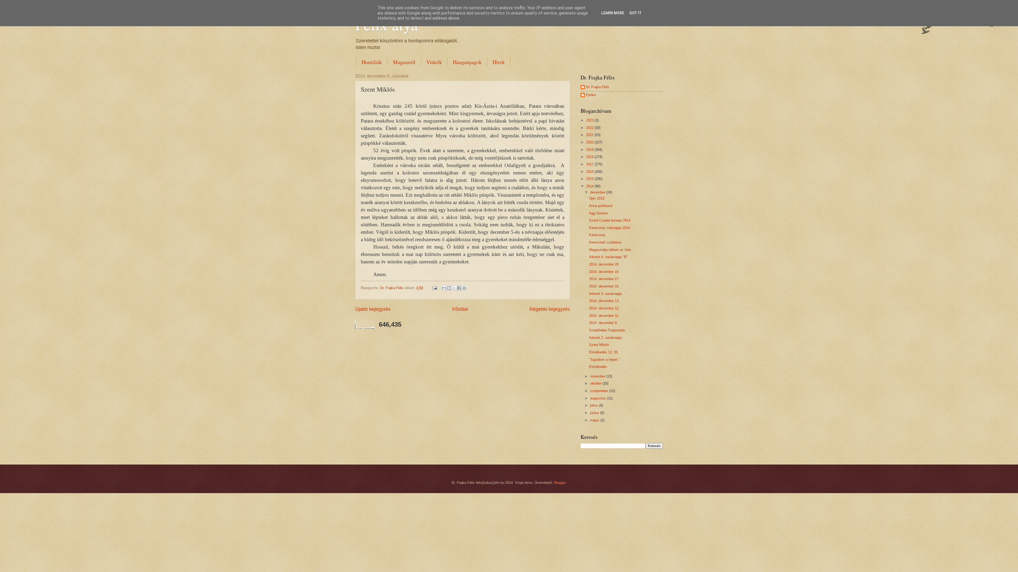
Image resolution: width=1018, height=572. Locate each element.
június (595, 413)
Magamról (404, 62)
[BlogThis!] (449, 288)
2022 (590, 128)
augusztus (598, 398)
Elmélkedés (598, 367)
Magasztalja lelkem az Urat (610, 250)
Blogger (559, 483)
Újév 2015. (597, 198)
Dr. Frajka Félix (597, 87)
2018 (590, 157)
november (598, 376)
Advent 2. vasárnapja (605, 338)
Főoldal (460, 309)
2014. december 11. (604, 316)
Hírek (499, 62)
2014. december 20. (604, 264)
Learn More (612, 13)
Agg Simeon (598, 213)
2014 (590, 186)
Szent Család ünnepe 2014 (609, 220)
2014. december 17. (604, 279)
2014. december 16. (604, 286)
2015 (590, 179)
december (598, 192)
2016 (590, 172)
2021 (590, 135)
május (595, 420)
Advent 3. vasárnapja (605, 294)
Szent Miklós (599, 345)
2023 (590, 120)
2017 (590, 164)
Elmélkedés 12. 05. (604, 352)
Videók (434, 62)
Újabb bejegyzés (372, 309)
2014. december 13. (604, 301)
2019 (590, 150)
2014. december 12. (604, 308)
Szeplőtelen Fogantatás (607, 330)
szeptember (599, 391)
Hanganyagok (467, 62)
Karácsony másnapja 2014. (610, 228)
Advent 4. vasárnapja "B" (608, 257)
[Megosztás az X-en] (454, 288)
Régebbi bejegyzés (549, 309)
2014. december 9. (603, 323)
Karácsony (597, 235)
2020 (590, 142)
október (596, 383)
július (594, 405)
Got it (635, 13)
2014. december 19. (604, 272)
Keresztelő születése (605, 242)
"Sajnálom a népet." (604, 360)
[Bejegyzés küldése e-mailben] (434, 288)
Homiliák (372, 62)
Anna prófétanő (600, 206)
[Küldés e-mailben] (444, 288)
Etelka (591, 95)
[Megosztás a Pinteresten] (464, 288)
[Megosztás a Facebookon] (459, 288)
